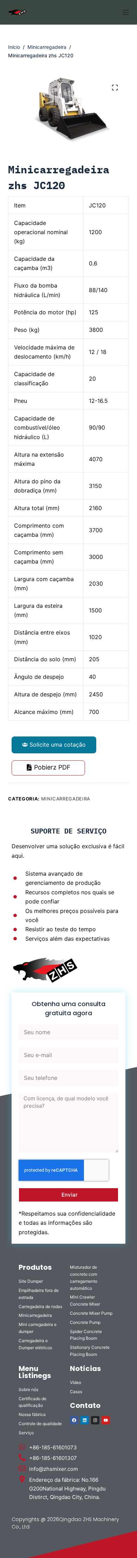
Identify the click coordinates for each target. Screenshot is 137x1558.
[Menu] (126, 12)
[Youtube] (106, 1420)
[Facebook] (74, 1420)
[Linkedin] (84, 1420)
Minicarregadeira (65, 798)
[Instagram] (95, 1420)
